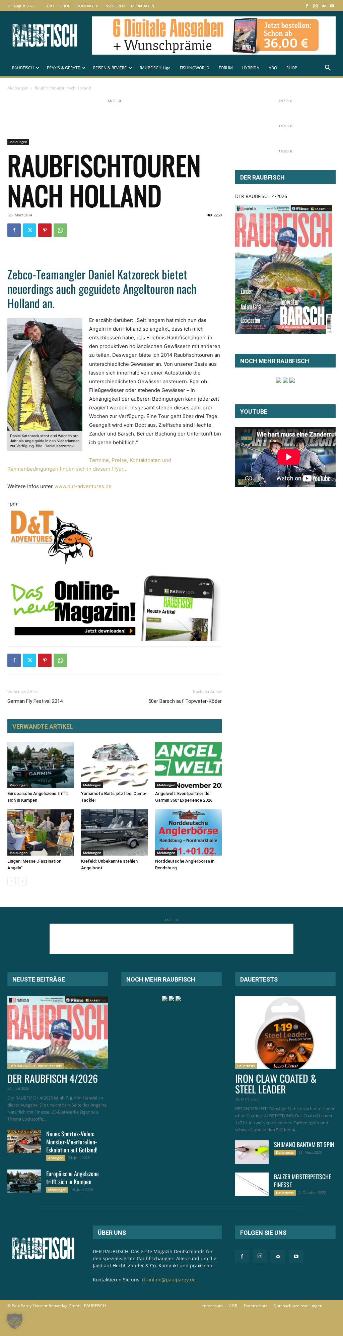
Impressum (212, 1306)
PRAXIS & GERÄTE (63, 68)
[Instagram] (315, 5)
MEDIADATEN (142, 5)
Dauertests (246, 1065)
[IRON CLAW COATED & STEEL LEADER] (285, 1032)
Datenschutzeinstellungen (298, 1306)
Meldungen (17, 88)
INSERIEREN (115, 5)
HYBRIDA (250, 68)
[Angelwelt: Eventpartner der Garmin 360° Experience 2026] (188, 765)
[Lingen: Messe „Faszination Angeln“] (40, 832)
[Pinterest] (45, 230)
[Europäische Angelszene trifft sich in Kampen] (40, 765)
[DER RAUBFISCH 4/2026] (283, 269)
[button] (328, 68)
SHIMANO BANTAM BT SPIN (304, 1144)
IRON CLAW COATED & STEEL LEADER (276, 1083)
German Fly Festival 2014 (35, 701)
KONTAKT (85, 5)
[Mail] (323, 5)
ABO (50, 5)
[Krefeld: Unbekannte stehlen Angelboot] (114, 832)
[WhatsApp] (60, 230)
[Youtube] (332, 5)
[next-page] (22, 881)
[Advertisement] (129, 120)
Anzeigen (55, 1157)
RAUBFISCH (23, 68)
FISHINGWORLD (194, 68)
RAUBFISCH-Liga (155, 68)
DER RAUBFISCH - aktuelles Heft (35, 1065)
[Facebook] (307, 5)
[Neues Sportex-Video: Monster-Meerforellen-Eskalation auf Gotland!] (24, 1141)
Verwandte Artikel (42, 726)
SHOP (65, 5)
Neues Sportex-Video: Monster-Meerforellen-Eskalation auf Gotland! (71, 1141)
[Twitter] (29, 230)
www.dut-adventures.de (83, 486)
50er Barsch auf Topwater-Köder (185, 701)
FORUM (226, 68)
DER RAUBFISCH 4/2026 (261, 196)
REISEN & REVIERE (110, 68)
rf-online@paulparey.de (169, 1279)
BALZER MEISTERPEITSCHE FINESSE (302, 1180)
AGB (233, 1306)
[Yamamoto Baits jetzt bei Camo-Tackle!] (114, 765)
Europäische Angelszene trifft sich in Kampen (72, 1177)
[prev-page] (11, 881)
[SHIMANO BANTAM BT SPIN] (252, 1152)
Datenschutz (255, 1306)
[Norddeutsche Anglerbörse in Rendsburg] (188, 832)
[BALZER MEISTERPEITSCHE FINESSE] (252, 1184)
